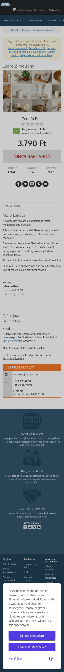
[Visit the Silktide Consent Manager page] (51, 659)
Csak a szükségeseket (32, 647)
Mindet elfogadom (32, 635)
